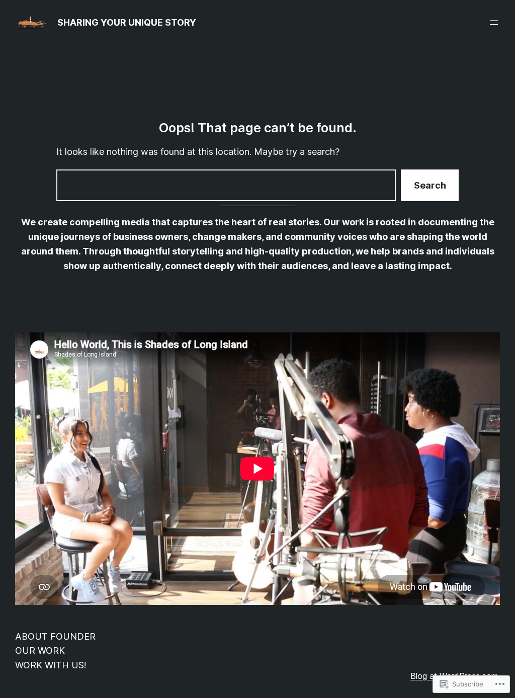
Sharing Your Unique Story (126, 22)
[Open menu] (494, 23)
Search (430, 185)
